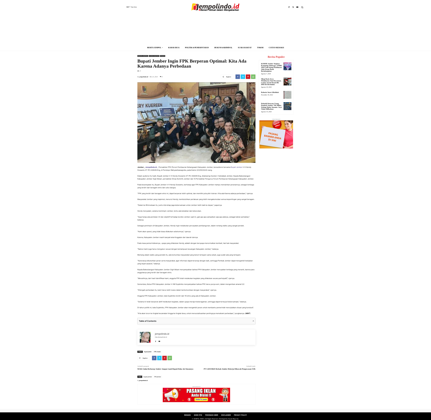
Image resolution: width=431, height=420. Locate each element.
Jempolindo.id (151, 167)
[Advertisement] (215, 27)
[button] (302, 7)
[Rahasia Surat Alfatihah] (287, 95)
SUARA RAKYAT (154, 56)
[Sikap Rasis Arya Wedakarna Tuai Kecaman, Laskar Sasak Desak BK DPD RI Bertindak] (287, 81)
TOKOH (162, 56)
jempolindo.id (144, 77)
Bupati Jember (236, 167)
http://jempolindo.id (161, 337)
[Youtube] (297, 7)
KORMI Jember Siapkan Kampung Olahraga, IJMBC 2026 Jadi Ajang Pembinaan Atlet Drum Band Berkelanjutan (271, 67)
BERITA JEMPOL (143, 56)
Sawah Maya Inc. (233, 419)
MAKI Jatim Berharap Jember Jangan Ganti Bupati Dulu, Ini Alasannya (165, 369)
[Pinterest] (248, 76)
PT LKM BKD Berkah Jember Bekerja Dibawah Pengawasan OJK (229, 369)
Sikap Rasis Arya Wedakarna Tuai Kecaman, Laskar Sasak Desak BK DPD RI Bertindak (271, 81)
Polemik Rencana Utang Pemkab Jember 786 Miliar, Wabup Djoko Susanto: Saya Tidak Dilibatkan (271, 106)
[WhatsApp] (253, 76)
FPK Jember (157, 352)
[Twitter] (293, 7)
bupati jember (148, 352)
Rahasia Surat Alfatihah (270, 92)
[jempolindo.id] (146, 337)
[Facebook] (288, 7)
